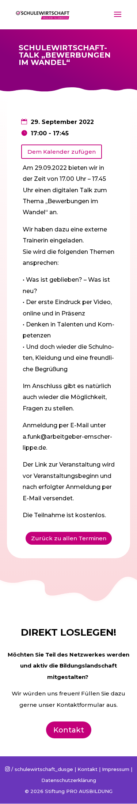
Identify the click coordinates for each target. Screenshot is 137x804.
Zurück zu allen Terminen (68, 538)
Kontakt (68, 730)
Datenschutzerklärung (68, 780)
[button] (15, 23)
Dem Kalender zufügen (61, 151)
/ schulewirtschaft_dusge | (41, 769)
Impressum (115, 769)
